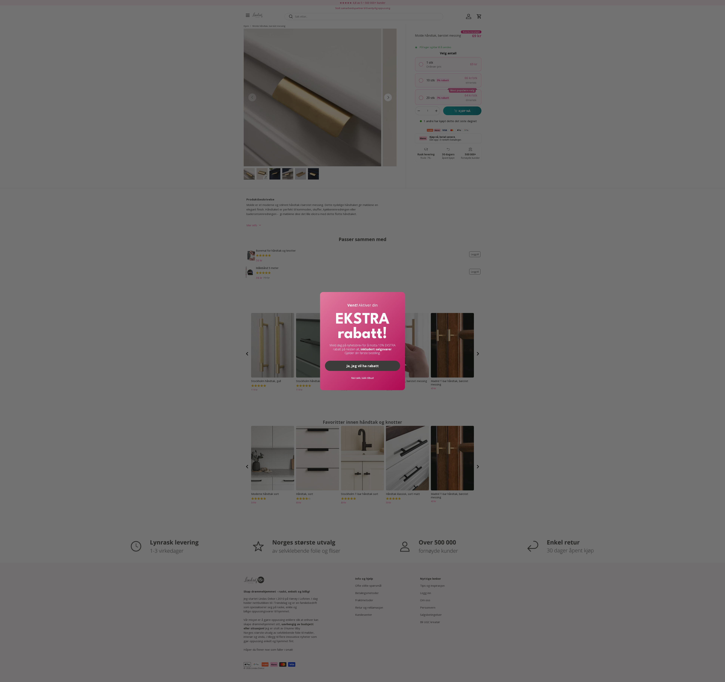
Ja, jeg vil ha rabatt (362, 366)
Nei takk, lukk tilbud (362, 378)
